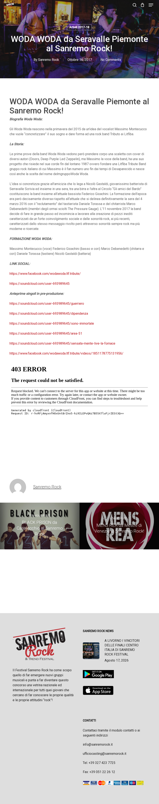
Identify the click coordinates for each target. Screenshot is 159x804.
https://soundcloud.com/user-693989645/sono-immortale (52, 323)
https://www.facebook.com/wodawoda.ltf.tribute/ (45, 274)
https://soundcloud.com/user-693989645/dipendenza (49, 313)
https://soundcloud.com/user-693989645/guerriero (47, 304)
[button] (151, 5)
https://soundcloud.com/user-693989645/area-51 (46, 333)
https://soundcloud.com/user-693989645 (40, 284)
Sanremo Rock (48, 60)
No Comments (110, 60)
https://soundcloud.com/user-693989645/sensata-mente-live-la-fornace (62, 343)
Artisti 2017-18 (79, 27)
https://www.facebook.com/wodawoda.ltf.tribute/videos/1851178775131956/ (66, 353)
